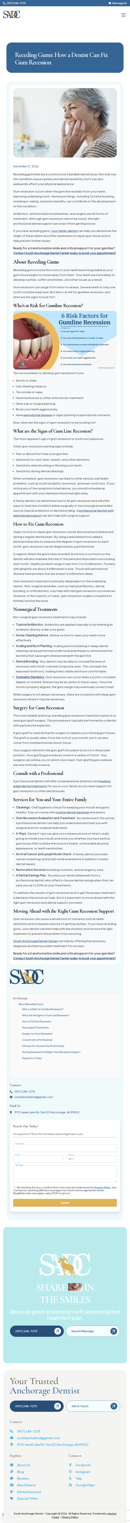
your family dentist (64, 231)
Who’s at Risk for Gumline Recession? (42, 1009)
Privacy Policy (102, 1187)
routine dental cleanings (72, 812)
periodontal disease (38, 415)
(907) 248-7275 (16, 3)
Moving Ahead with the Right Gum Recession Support (51, 1051)
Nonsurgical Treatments (35, 1027)
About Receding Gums (30, 1004)
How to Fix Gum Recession (36, 1021)
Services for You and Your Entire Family (43, 1045)
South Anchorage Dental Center (35, 941)
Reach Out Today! (32, 1058)
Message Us (119, 3)
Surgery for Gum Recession (37, 1033)
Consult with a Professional (37, 1039)
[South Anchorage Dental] (11, 15)
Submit (65, 1202)
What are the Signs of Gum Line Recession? (45, 1015)
